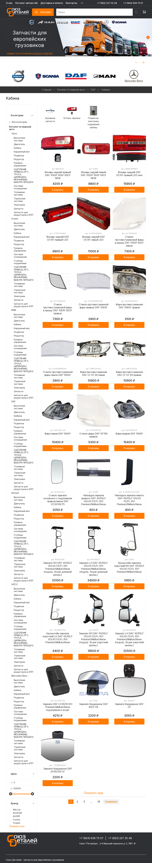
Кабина (17, 148)
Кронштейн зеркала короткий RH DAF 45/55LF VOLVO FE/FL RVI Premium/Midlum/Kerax (129, 567)
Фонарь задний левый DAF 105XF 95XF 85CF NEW (93, 175)
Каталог (46, 12)
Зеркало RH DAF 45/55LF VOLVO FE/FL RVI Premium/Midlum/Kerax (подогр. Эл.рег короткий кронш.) (93, 639)
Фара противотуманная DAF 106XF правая (129, 306)
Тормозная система (19, 199)
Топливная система (19, 193)
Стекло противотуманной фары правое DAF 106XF (93, 306)
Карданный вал (22, 151)
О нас (9, 2)
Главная (46, 89)
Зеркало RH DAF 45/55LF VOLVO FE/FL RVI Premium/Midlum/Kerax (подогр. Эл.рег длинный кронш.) (57, 568)
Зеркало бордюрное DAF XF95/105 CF (57, 770)
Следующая (111, 802)
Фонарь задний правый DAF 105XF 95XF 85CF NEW (58, 175)
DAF (93, 89)
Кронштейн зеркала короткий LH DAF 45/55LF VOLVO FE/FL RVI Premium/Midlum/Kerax (58, 638)
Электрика (19, 205)
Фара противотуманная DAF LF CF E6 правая (129, 373)
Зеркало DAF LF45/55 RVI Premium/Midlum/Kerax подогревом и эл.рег (57, 707)
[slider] (10, 794)
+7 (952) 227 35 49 (107, 3)
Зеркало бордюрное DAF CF (129, 705)
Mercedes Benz (19, 675)
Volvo (14, 133)
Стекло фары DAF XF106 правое (93, 435)
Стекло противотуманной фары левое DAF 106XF (58, 373)
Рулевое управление (20, 164)
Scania (14, 218)
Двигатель (19, 144)
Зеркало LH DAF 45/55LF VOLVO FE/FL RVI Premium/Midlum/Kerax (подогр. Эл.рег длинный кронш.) (93, 568)
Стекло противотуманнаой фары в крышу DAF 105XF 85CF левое (129, 241)
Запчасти (18, 208)
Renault (15, 493)
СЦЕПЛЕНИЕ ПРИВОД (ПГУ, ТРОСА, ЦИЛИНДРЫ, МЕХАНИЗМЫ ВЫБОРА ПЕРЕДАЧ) (24, 175)
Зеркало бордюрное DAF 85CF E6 (93, 705)
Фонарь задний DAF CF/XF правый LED (57, 238)
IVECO (14, 584)
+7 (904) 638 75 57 (133, 3)
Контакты (71, 2)
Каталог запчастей (26, 2)
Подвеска (19, 155)
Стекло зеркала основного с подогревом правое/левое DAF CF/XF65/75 (57, 500)
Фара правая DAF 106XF (129, 433)
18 (98, 801)
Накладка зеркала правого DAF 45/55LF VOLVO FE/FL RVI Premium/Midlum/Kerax (93, 500)
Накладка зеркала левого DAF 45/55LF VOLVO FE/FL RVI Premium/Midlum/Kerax (129, 500)
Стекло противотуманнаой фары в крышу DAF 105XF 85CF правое (57, 309)
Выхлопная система (19, 139)
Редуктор (19, 159)
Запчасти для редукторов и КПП (23, 213)
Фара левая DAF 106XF (58, 433)
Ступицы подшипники (20, 262)
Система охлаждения (20, 187)
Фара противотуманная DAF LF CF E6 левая (93, 373)
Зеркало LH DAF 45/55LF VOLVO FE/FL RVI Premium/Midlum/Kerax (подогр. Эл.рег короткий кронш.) (129, 639)
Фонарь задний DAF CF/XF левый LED (93, 238)
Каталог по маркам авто (71, 89)
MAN (13, 310)
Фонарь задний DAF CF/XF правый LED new (129, 174)
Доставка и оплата (52, 2)
